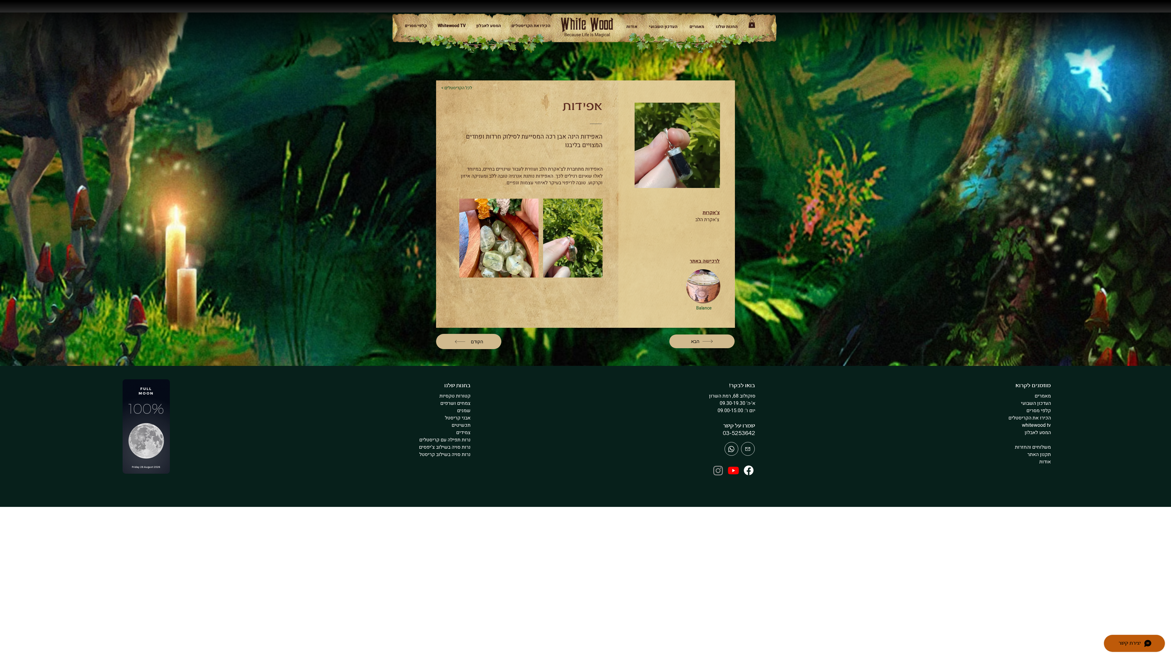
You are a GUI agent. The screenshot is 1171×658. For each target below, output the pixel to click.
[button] (724, 26)
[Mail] (731, 449)
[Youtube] (733, 470)
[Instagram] (718, 470)
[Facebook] (748, 470)
